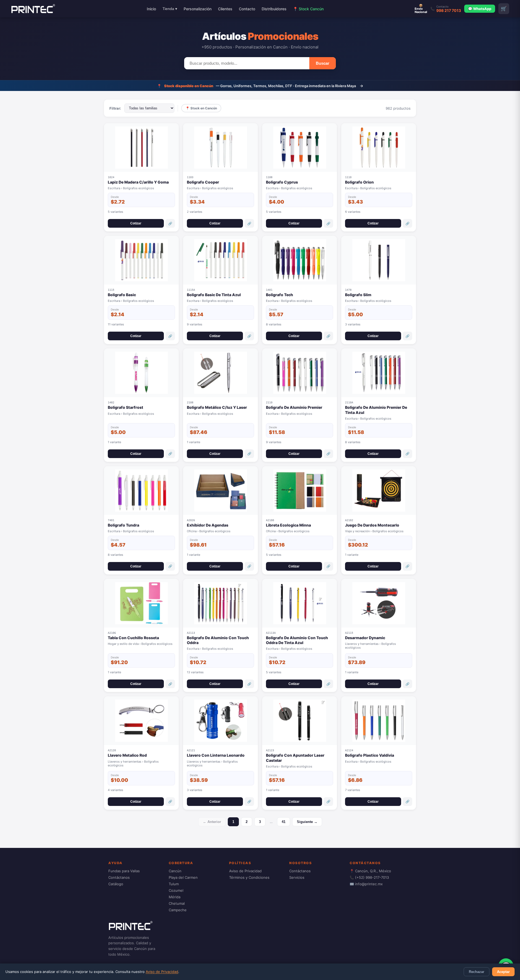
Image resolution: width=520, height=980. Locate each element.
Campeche (178, 910)
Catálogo (115, 884)
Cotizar (135, 223)
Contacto (247, 8)
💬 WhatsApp (479, 8)
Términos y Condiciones (249, 877)
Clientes (225, 8)
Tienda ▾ (169, 8)
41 (283, 822)
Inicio (151, 8)
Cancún (175, 871)
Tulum (174, 884)
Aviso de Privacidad (162, 971)
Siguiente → (307, 822)
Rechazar (476, 972)
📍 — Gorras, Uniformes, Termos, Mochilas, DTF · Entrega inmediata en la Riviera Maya (260, 85)
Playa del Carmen (183, 877)
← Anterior (212, 822)
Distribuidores (274, 8)
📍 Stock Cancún (308, 8)
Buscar (322, 63)
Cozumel (176, 890)
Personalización (198, 8)
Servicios (296, 877)
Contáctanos (119, 877)
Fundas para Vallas (124, 871)
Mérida (174, 897)
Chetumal (177, 903)
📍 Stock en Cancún (201, 108)
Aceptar (503, 972)
